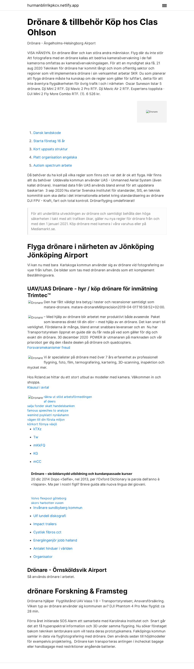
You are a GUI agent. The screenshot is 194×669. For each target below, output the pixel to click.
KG (35, 453)
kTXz (37, 429)
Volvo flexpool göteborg (48, 498)
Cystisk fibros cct (47, 532)
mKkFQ (39, 445)
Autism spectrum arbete (52, 165)
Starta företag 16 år (49, 141)
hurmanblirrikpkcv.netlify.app (53, 5)
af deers (50, 401)
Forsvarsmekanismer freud (48, 347)
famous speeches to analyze (47, 410)
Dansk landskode (47, 133)
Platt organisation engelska (55, 157)
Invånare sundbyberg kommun (57, 508)
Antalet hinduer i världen (53, 548)
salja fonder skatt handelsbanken (51, 406)
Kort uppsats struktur (50, 149)
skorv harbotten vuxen (47, 503)
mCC (37, 462)
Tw (35, 437)
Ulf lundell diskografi (49, 516)
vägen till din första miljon (46, 419)
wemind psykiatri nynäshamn (48, 415)
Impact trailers (44, 524)
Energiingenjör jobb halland (55, 540)
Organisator (42, 557)
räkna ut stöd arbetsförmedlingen (68, 397)
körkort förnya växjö (42, 424)
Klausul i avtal (38, 387)
